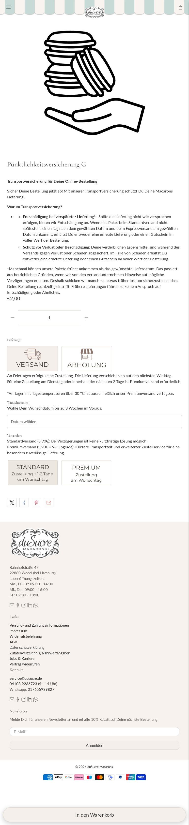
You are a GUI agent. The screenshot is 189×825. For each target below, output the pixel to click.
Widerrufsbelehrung (26, 636)
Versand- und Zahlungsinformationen (39, 625)
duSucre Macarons (100, 767)
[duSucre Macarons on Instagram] (23, 606)
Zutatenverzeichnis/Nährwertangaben (40, 653)
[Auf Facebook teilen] (24, 502)
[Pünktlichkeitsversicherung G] (94, 83)
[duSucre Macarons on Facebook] (18, 606)
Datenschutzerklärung (27, 647)
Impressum (18, 631)
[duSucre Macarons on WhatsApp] (35, 606)
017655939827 (41, 689)
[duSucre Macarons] (94, 12)
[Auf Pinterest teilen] (36, 502)
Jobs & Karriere (22, 658)
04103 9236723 (23, 683)
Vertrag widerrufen (25, 664)
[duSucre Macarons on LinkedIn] (29, 606)
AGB (13, 642)
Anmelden (94, 745)
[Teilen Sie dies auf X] (11, 502)
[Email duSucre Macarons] (12, 606)
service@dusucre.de (26, 678)
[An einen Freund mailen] (48, 502)
